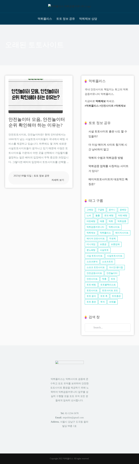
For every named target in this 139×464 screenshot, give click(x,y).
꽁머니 (112, 209)
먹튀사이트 (114, 227)
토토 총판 (91, 302)
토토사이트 (92, 290)
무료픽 (112, 238)
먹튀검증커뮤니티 (95, 227)
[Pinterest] (72, 439)
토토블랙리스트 (108, 284)
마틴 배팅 (122, 215)
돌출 (97, 215)
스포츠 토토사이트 (96, 267)
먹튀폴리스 (105, 232)
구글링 (101, 209)
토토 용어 (91, 296)
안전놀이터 (111, 273)
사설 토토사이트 (95, 256)
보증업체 (115, 244)
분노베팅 (91, 250)
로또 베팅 (109, 215)
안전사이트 (92, 279)
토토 (113, 279)
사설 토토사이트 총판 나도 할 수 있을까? (107, 134)
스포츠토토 (107, 261)
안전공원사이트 (94, 273)
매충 (102, 221)
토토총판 (116, 296)
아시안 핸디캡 (116, 267)
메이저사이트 (121, 232)
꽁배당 (123, 209)
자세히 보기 (58, 180)
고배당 (90, 209)
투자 (102, 302)
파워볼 (112, 302)
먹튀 (111, 221)
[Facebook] (63, 439)
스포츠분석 (92, 261)
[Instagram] (67, 439)
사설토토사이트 (114, 256)
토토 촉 (103, 296)
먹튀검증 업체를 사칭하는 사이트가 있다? (108, 168)
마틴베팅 (91, 221)
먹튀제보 (101, 101)
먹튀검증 (121, 221)
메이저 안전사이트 (96, 238)
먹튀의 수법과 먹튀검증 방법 (105, 157)
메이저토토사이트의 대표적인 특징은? (108, 182)
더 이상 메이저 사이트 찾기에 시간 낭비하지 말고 (107, 147)
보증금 (103, 244)
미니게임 (91, 244)
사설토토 (104, 250)
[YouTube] (76, 439)
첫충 (104, 279)
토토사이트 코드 (110, 290)
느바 (89, 215)
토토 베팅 (91, 284)
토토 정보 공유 (41, 175)
